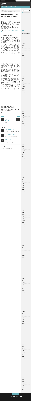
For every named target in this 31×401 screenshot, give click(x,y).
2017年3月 (23, 92)
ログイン (8, 148)
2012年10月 (23, 189)
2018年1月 (23, 74)
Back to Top (15, 393)
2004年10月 (23, 375)
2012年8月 (23, 193)
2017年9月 (23, 80)
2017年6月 (23, 86)
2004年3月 (23, 389)
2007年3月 (23, 319)
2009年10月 (23, 259)
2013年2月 (23, 181)
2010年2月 (23, 251)
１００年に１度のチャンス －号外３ (9, 129)
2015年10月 (23, 119)
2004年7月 (23, 381)
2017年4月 (23, 90)
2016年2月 (23, 117)
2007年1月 (23, 323)
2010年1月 (23, 253)
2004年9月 (23, 377)
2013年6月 (23, 173)
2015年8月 (23, 123)
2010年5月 (23, 245)
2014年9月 (23, 144)
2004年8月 (23, 379)
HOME (2, 6)
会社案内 (15, 6)
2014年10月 (23, 142)
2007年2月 (23, 321)
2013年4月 (23, 177)
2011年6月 (23, 220)
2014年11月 (23, 140)
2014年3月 (23, 156)
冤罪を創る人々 (6, 6)
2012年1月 (23, 206)
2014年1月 (23, 160)
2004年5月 (23, 385)
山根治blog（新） (24, 31)
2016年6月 (23, 109)
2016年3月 (23, 115)
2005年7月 (23, 358)
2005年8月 (23, 356)
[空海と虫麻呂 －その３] (2, 140)
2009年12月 (23, 255)
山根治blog (11, 6)
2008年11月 (23, 280)
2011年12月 (23, 208)
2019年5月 (23, 59)
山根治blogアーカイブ (6, 3)
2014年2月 (23, 158)
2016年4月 (23, 113)
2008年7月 (23, 288)
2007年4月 (23, 317)
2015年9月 (23, 121)
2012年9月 (23, 191)
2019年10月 (23, 55)
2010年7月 (23, 241)
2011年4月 (23, 224)
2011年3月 (23, 226)
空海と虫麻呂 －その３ (8, 139)
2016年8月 (23, 105)
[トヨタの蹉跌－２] (18, 119)
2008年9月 (23, 284)
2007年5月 (23, 315)
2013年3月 (23, 179)
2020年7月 (23, 43)
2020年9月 (23, 39)
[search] (29, 0)
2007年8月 (23, 309)
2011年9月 (23, 214)
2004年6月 (23, 383)
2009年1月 (23, 276)
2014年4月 (23, 154)
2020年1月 (23, 53)
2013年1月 (23, 183)
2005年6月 (23, 360)
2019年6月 (23, 57)
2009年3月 (23, 272)
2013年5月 (23, 175)
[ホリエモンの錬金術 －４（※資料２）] (2, 135)
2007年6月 (23, 313)
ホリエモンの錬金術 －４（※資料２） (10, 134)
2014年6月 (23, 150)
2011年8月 (23, 216)
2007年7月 (23, 311)
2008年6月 (23, 290)
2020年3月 (23, 51)
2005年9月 (23, 354)
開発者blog (23, 27)
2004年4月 (23, 387)
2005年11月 (23, 350)
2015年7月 (23, 125)
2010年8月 (23, 239)
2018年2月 (23, 72)
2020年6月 (23, 45)
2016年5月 (23, 111)
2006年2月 (23, 344)
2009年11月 (23, 257)
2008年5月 (23, 292)
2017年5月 (23, 88)
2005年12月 (23, 348)
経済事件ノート (24, 25)
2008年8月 (23, 286)
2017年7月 (23, 84)
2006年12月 (23, 325)
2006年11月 (23, 327)
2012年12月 (23, 185)
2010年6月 (23, 243)
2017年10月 (23, 78)
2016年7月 (23, 107)
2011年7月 (23, 218)
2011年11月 (23, 210)
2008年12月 (23, 278)
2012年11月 (23, 187)
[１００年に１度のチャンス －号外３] (2, 130)
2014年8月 (23, 146)
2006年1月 (23, 346)
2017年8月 (23, 82)
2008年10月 (23, 282)
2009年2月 (23, 274)
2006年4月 (23, 340)
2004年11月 (23, 373)
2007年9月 (23, 307)
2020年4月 (23, 49)
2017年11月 (23, 76)
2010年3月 (23, 249)
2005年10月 (23, 352)
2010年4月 (23, 247)
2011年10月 (23, 212)
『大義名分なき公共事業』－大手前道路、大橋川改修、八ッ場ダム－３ (7, 120)
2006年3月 (23, 342)
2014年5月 (23, 152)
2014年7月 (23, 148)
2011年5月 (23, 222)
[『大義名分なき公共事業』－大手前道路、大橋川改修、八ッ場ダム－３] (2, 119)
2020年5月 (23, 47)
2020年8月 (23, 41)
